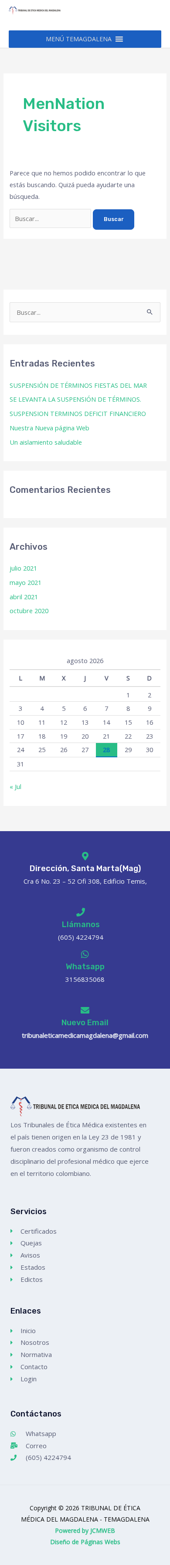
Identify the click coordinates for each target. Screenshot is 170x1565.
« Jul (15, 786)
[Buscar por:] (51, 218)
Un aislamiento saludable (46, 442)
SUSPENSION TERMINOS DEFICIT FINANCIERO (78, 413)
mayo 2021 (25, 582)
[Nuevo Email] (85, 1010)
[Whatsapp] (85, 954)
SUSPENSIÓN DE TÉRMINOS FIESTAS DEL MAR (78, 385)
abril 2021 (24, 596)
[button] (79, 39)
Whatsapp (85, 966)
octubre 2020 (29, 610)
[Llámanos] (80, 912)
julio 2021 (23, 568)
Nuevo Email (85, 1022)
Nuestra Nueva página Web (49, 427)
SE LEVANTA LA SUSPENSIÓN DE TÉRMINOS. (75, 399)
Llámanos (81, 924)
